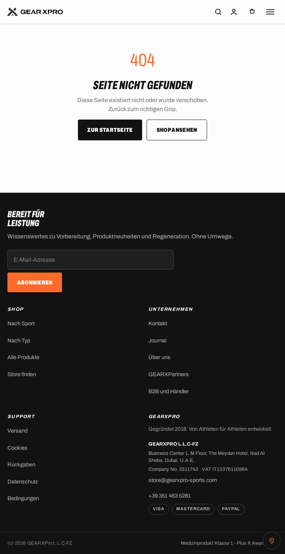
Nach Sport (21, 323)
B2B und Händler (168, 391)
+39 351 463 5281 (169, 496)
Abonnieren (35, 283)
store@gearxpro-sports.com (182, 480)
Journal (157, 340)
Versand (17, 431)
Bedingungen (23, 498)
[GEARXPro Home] (35, 12)
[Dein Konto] (233, 12)
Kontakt (157, 323)
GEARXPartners (168, 374)
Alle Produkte (23, 357)
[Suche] (218, 12)
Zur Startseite (109, 130)
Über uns (159, 357)
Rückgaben (21, 464)
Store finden (21, 374)
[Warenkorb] (252, 12)
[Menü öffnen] (270, 12)
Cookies (17, 448)
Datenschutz (22, 482)
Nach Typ (18, 340)
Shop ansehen (177, 130)
